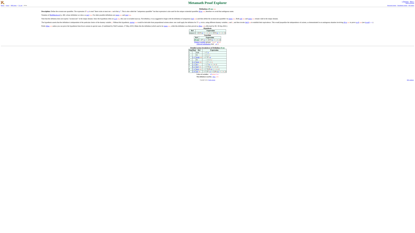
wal (197, 67)
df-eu (200, 11)
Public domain (211, 80)
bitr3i (247, 22)
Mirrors (2, 5)
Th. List (20, 5)
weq (197, 62)
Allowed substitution (203, 44)
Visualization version (402, 5)
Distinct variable (199, 42)
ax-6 (115, 19)
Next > (412, 1)
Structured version (391, 5)
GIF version (411, 5)
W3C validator (410, 80)
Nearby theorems (410, 3)
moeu (117, 15)
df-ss (345, 22)
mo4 (126, 15)
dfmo (47, 26)
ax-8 (357, 22)
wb (197, 71)
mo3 (87, 15)
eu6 (192, 19)
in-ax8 (367, 22)
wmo (198, 57)
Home (7, 5)
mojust (132, 22)
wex (197, 69)
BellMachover (55, 15)
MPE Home (14, 5)
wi (197, 64)
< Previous (405, 1)
